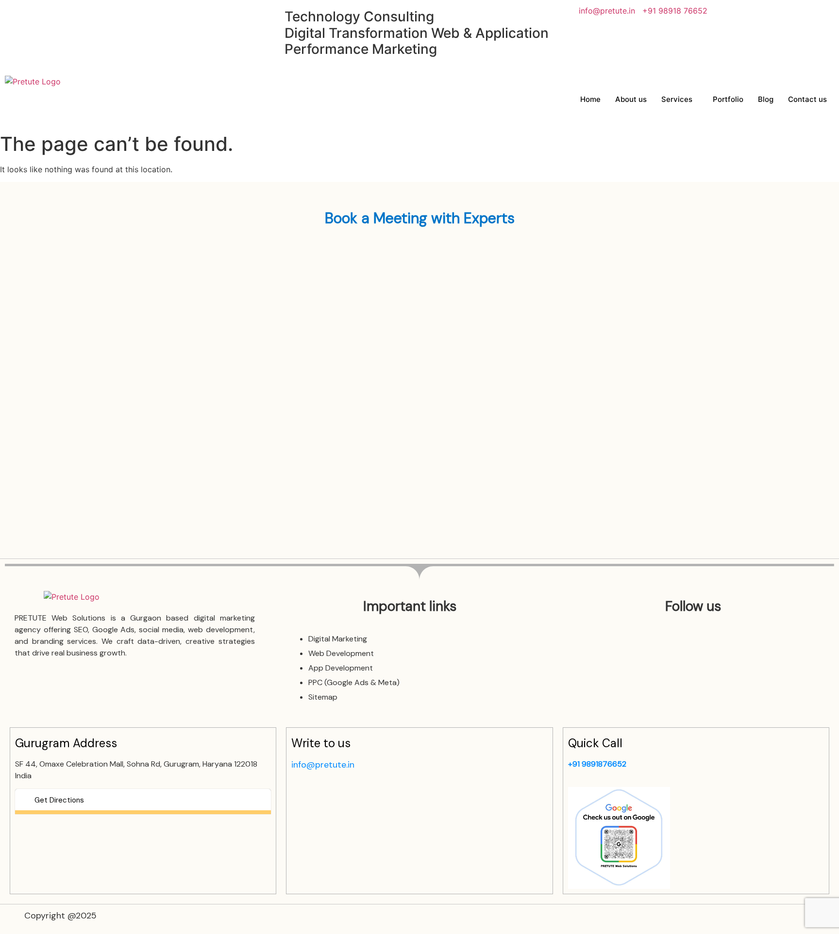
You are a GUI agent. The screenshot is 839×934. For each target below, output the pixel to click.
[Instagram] (44, 17)
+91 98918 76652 (674, 11)
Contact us (807, 99)
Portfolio (728, 99)
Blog (765, 99)
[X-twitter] (97, 17)
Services (676, 99)
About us (631, 99)
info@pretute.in (607, 11)
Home (590, 99)
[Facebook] (17, 17)
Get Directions (59, 800)
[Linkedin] (70, 17)
